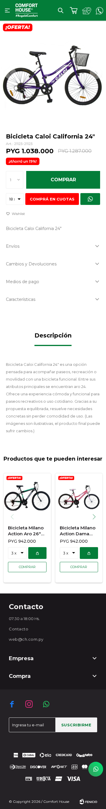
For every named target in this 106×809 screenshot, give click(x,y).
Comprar (63, 179)
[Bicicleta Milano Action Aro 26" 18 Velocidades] (27, 497)
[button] (60, 10)
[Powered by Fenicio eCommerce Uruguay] (88, 801)
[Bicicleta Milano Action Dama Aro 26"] (79, 497)
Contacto (18, 629)
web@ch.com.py (26, 639)
